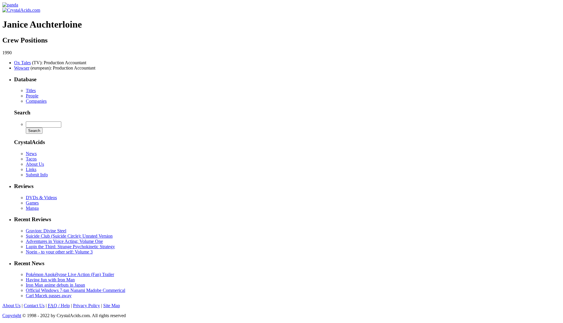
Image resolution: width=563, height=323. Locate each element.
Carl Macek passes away (49, 295)
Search (22, 112)
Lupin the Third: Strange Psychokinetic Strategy (70, 246)
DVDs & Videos (41, 197)
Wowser (21, 67)
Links (31, 169)
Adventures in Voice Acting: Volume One (64, 241)
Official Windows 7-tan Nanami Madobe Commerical (75, 290)
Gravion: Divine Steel (46, 230)
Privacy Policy (86, 305)
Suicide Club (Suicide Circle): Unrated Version (69, 236)
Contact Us (34, 305)
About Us (35, 164)
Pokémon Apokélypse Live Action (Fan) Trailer (70, 274)
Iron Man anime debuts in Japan (55, 285)
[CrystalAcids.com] (10, 4)
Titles (31, 90)
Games (32, 202)
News (31, 153)
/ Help (59, 305)
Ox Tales (22, 62)
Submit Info (37, 174)
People (32, 95)
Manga (32, 208)
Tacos (31, 158)
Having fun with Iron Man (50, 279)
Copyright (11, 315)
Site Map (111, 305)
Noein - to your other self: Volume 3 (59, 251)
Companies (36, 101)
